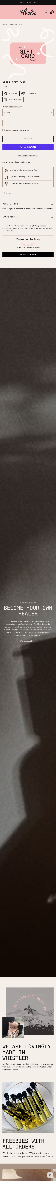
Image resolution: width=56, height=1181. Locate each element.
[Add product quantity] (5, 123)
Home (4, 24)
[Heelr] (28, 12)
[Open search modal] (46, 12)
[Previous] (8, 2)
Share (8, 193)
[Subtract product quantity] (13, 123)
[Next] (48, 2)
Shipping (6, 162)
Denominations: (12, 107)
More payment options (28, 155)
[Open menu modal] (4, 12)
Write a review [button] (28, 254)
